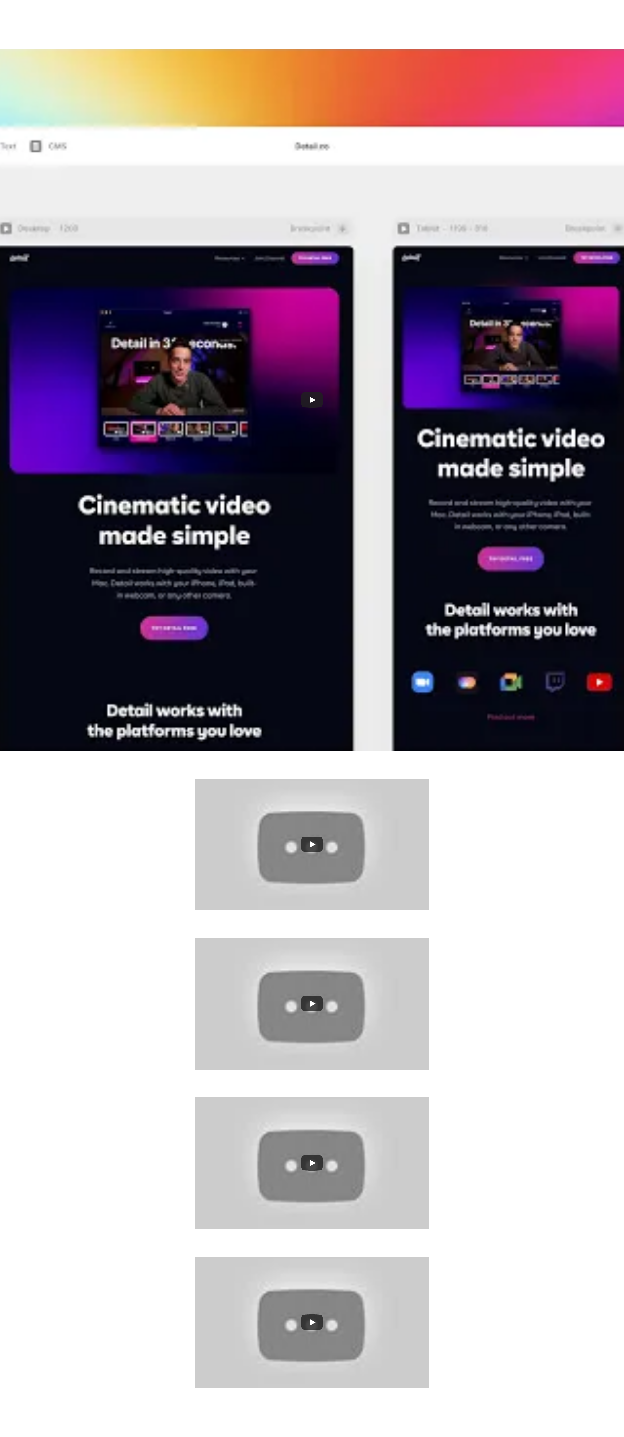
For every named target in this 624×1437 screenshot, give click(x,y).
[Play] (312, 400)
